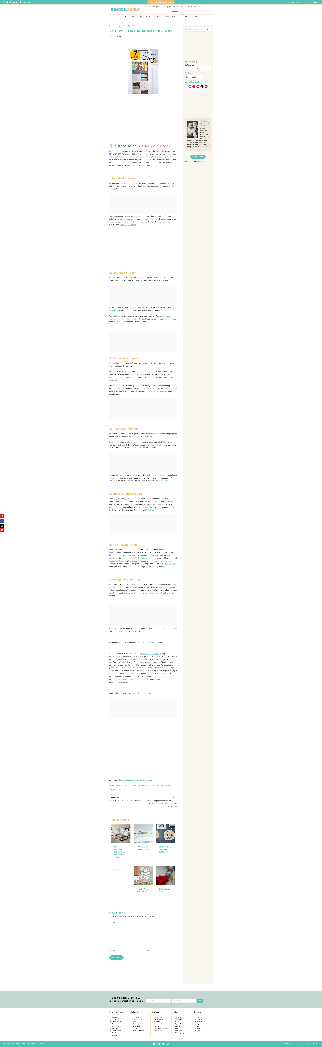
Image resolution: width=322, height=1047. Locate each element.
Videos (195, 16)
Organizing (147, 780)
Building (134, 1012)
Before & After (137, 1024)
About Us (290, 2)
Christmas (178, 1017)
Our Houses (167, 7)
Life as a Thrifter (161, 481)
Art (155, 1024)
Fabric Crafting (159, 1019)
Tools (180, 16)
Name (113, 951)
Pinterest (125, 679)
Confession (119, 870)
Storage (113, 789)
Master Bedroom (117, 1021)
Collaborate (32, 1043)
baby (112, 785)
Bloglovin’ (133, 679)
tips (120, 789)
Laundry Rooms (117, 1030)
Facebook (116, 679)
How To (156, 1026)
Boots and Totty (156, 593)
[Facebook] (7, 2)
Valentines (178, 1019)
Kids (134, 26)
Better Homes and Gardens (144, 693)
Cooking (197, 1012)
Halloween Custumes (160, 1028)
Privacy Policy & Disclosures (14, 1043)
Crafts (173, 16)
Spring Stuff (179, 1024)
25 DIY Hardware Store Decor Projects (125, 799)
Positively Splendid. (128, 225)
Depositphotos (203, 161)
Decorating (143, 785)
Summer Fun (179, 1026)
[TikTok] (17, 2)
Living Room (115, 1026)
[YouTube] (13, 2)
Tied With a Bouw (157, 445)
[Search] (208, 29)
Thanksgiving (179, 1033)
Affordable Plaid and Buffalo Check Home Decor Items (120, 852)
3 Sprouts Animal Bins (147, 558)
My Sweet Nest (153, 391)
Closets (133, 785)
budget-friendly (122, 785)
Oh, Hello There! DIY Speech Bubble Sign (165, 849)
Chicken (199, 1019)
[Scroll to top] (5, 1031)
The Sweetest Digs (137, 448)
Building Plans (179, 7)
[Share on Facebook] (2, 521)
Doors (135, 1028)
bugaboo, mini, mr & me (149, 654)
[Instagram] (10, 2)
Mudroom (115, 1028)
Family (140, 16)
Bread (198, 1028)
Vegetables (200, 1024)
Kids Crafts (157, 1021)
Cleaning (187, 16)
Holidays (177, 1012)
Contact (299, 2)
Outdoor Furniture (138, 1019)
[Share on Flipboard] (2, 530)
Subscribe (43, 1043)
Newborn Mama (170, 564)
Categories (189, 65)
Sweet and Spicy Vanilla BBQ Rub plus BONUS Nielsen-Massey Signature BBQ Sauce (161, 801)
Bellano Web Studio (314, 1044)
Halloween (178, 1030)
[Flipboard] (20, 2)
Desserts (199, 1030)
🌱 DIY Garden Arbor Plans (161, 2)
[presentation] (120, 833)
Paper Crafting (158, 1017)
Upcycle (166, 16)
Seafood (199, 1021)
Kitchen (114, 1017)
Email (148, 951)
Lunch (198, 1026)
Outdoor (114, 1035)
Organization (154, 785)
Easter (177, 1021)
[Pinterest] (3, 2)
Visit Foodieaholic (312, 2)
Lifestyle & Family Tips (123, 26)
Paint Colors (157, 16)
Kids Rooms (115, 1033)
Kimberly (120, 36)
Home (148, 7)
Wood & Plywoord (138, 1030)
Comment (115, 923)
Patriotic (178, 1028)
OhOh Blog (149, 510)
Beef (198, 1017)
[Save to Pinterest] (2, 516)
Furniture (136, 1017)
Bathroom (115, 1024)
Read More (204, 147)
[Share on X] (2, 526)
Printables (192, 7)
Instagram (145, 679)
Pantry (114, 1019)
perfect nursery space (149, 643)
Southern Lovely (150, 219)
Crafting (155, 1012)
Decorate (148, 16)
